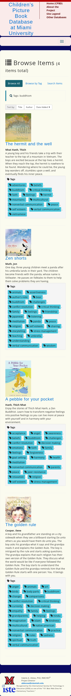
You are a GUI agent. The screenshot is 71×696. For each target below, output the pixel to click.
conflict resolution (22, 306)
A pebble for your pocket (29, 399)
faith (15, 194)
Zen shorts (16, 258)
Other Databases (56, 17)
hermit (47, 194)
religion (16, 326)
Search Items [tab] (54, 83)
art (46, 586)
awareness (54, 433)
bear (38, 297)
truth (33, 640)
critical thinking (41, 190)
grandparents (20, 615)
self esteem (19, 209)
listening (36, 316)
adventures (18, 185)
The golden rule (20, 524)
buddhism (18, 190)
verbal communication (47, 209)
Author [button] (29, 107)
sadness (48, 635)
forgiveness (36, 452)
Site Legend (53, 13)
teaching (17, 336)
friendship (51, 311)
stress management (45, 331)
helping (41, 615)
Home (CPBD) (55, 3)
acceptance (18, 433)
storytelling (18, 331)
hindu (57, 615)
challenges (39, 302)
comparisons (36, 596)
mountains (18, 199)
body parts (33, 591)
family (15, 311)
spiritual (17, 640)
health (56, 457)
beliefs (38, 185)
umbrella (36, 336)
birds (15, 591)
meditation (18, 321)
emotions (17, 447)
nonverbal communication (27, 204)
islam (37, 620)
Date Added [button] (42, 107)
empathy (17, 611)
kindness (54, 620)
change (16, 596)
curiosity (17, 606)
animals (16, 292)
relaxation (18, 476)
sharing (55, 326)
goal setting (19, 457)
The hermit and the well (28, 143)
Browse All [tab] (14, 83)
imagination (19, 620)
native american (45, 625)
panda (37, 321)
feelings (30, 194)
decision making (50, 443)
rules (32, 635)
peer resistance (36, 472)
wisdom (51, 345)
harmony (39, 457)
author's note (20, 297)
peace (54, 204)
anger (15, 586)
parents (55, 467)
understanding (20, 340)
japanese (17, 316)
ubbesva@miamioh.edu (32, 683)
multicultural (40, 199)
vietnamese (19, 214)
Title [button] (20, 107)
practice (55, 630)
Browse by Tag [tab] (34, 83)
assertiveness (37, 292)
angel (37, 433)
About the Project (53, 8)
